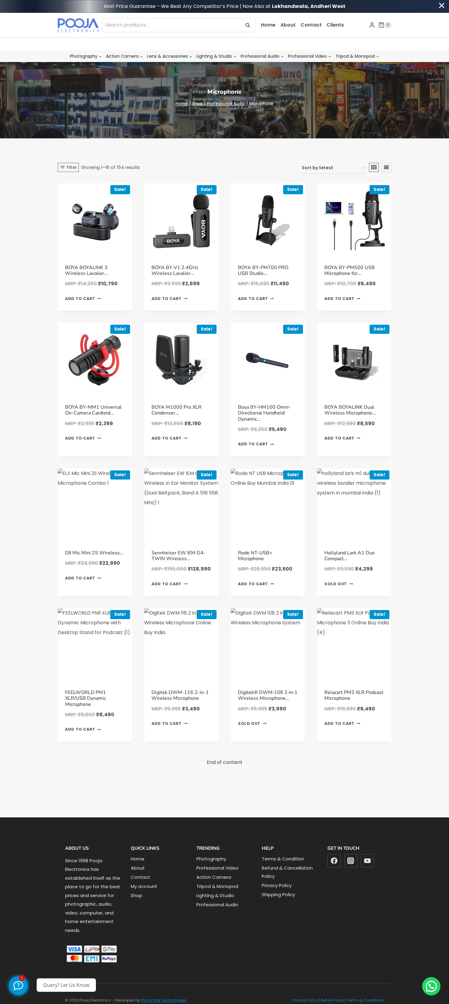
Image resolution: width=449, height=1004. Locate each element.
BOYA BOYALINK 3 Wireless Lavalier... (86, 270)
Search (249, 25)
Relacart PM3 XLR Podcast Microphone (353, 695)
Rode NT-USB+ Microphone (255, 555)
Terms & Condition (283, 859)
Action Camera (213, 877)
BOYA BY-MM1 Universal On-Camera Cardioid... (93, 410)
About (288, 24)
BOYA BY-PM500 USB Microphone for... (349, 270)
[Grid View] (374, 167)
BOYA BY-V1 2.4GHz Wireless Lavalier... (174, 270)
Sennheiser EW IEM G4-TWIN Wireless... (178, 555)
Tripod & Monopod (217, 886)
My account (144, 886)
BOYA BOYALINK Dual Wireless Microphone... (350, 410)
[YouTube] (367, 860)
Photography (211, 859)
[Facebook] (334, 860)
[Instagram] (351, 860)
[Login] (372, 24)
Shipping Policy (278, 894)
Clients (335, 24)
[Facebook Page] (18, 986)
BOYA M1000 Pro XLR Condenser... (176, 410)
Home (268, 24)
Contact (311, 24)
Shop (136, 895)
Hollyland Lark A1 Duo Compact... (349, 555)
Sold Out (335, 583)
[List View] (386, 167)
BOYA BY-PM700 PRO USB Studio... (263, 270)
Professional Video (217, 868)
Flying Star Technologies (164, 1000)
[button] (431, 986)
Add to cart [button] (80, 298)
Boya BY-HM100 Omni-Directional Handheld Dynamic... (264, 413)
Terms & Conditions (365, 1000)
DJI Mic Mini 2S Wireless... (94, 552)
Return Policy (332, 1000)
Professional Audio (217, 904)
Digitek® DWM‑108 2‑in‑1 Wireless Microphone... (268, 695)
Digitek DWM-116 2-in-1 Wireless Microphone (180, 695)
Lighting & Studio (215, 895)
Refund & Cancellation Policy (287, 872)
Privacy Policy (277, 885)
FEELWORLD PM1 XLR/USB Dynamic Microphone (85, 698)
